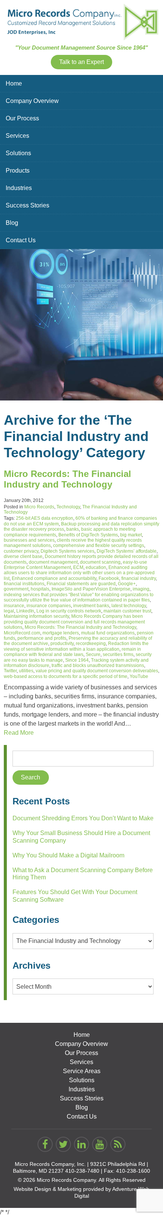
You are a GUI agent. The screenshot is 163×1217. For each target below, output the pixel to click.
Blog (12, 223)
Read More (19, 732)
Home (14, 83)
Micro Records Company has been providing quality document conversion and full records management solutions (74, 622)
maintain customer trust (127, 611)
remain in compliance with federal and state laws (72, 652)
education (96, 567)
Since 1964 (77, 660)
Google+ (127, 583)
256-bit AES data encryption (44, 518)
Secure (93, 654)
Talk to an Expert (81, 62)
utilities (26, 670)
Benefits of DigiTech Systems (88, 535)
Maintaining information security (36, 616)
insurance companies (49, 605)
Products (18, 170)
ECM (78, 567)
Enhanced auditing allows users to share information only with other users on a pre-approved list (79, 573)
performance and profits (41, 638)
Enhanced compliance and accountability (54, 578)
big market (131, 535)
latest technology (128, 605)
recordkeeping (91, 643)
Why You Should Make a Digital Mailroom (68, 855)
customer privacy (21, 551)
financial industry (138, 578)
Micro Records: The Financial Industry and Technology (67, 479)
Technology (68, 507)
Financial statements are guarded (81, 583)
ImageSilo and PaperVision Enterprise (91, 589)
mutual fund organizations (108, 633)
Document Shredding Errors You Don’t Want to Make (83, 818)
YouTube (139, 676)
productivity (62, 643)
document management (53, 562)
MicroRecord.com (22, 633)
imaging (141, 589)
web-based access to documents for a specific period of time (65, 676)
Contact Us (21, 240)
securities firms (118, 654)
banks (72, 529)
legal (9, 611)
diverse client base (23, 556)
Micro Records (39, 507)
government (16, 589)
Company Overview (32, 101)
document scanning (100, 562)
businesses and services (29, 540)
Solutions (18, 153)
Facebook (109, 578)
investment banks (91, 605)
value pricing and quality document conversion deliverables (97, 670)
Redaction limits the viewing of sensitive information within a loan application (76, 646)
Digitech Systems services (67, 551)
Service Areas (81, 1071)
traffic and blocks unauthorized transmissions (98, 665)
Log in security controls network (68, 611)
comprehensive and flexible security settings (98, 545)
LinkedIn (25, 611)
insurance (14, 605)
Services (17, 135)
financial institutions (24, 583)
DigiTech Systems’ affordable (127, 551)
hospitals (40, 589)
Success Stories (27, 205)
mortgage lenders (60, 633)
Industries (19, 188)
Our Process (22, 118)
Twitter (10, 670)
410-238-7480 (82, 1171)
